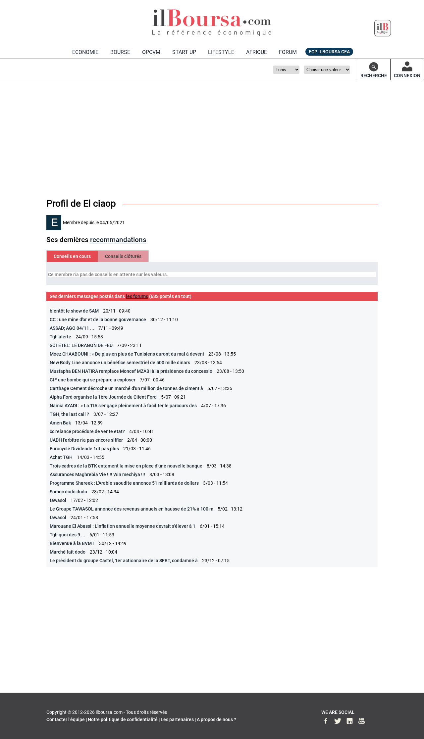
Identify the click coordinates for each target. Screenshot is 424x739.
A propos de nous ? (216, 719)
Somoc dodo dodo (68, 491)
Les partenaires (177, 719)
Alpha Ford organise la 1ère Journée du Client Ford (103, 397)
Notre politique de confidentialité (123, 719)
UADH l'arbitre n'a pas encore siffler (86, 440)
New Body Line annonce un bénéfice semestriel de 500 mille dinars (120, 362)
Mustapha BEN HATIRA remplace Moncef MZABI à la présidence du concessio (131, 371)
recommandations (118, 240)
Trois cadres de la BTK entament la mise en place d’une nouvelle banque (126, 465)
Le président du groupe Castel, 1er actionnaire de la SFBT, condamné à (124, 560)
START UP (184, 52)
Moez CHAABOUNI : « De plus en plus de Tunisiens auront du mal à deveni (127, 354)
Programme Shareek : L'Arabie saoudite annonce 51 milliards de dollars (125, 483)
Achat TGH (61, 457)
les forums (137, 296)
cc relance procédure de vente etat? (87, 431)
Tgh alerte (60, 336)
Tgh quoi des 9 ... (67, 534)
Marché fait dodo (67, 552)
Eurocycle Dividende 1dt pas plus (84, 448)
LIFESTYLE (221, 52)
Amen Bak (60, 422)
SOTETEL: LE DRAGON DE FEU (81, 345)
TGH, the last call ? (69, 414)
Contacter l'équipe (65, 719)
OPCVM (151, 52)
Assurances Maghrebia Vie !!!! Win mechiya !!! (97, 474)
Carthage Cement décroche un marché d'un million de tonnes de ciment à (127, 388)
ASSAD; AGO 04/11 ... (72, 328)
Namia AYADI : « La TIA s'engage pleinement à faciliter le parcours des (123, 405)
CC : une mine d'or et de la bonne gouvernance (98, 319)
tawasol (58, 500)
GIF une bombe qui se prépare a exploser (92, 379)
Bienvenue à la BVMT (72, 543)
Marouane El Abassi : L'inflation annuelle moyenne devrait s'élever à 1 (122, 526)
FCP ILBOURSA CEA (329, 51)
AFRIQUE (256, 52)
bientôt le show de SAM (74, 311)
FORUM (288, 52)
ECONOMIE (85, 52)
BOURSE (120, 52)
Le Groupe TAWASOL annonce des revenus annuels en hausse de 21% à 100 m (131, 509)
